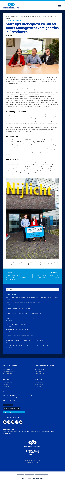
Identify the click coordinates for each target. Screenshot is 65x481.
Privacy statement (29, 474)
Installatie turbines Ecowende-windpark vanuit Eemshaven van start (25, 319)
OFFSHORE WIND (16, 20)
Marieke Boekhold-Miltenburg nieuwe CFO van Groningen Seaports (25, 340)
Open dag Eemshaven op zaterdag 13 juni (17, 324)
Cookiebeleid (20, 474)
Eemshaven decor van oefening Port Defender (19, 335)
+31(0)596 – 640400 (23, 431)
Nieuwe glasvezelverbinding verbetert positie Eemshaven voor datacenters (48, 275)
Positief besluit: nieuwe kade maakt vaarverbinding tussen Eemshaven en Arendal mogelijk (32, 297)
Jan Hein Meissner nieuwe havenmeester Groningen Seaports (23, 313)
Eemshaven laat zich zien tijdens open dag (18, 308)
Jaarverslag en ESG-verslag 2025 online (17, 329)
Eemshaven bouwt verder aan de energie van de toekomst (23, 302)
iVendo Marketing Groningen (35, 478)
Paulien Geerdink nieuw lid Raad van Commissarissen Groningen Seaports (27, 346)
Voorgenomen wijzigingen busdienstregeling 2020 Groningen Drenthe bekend (16, 276)
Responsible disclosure (41, 474)
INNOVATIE (8, 20)
